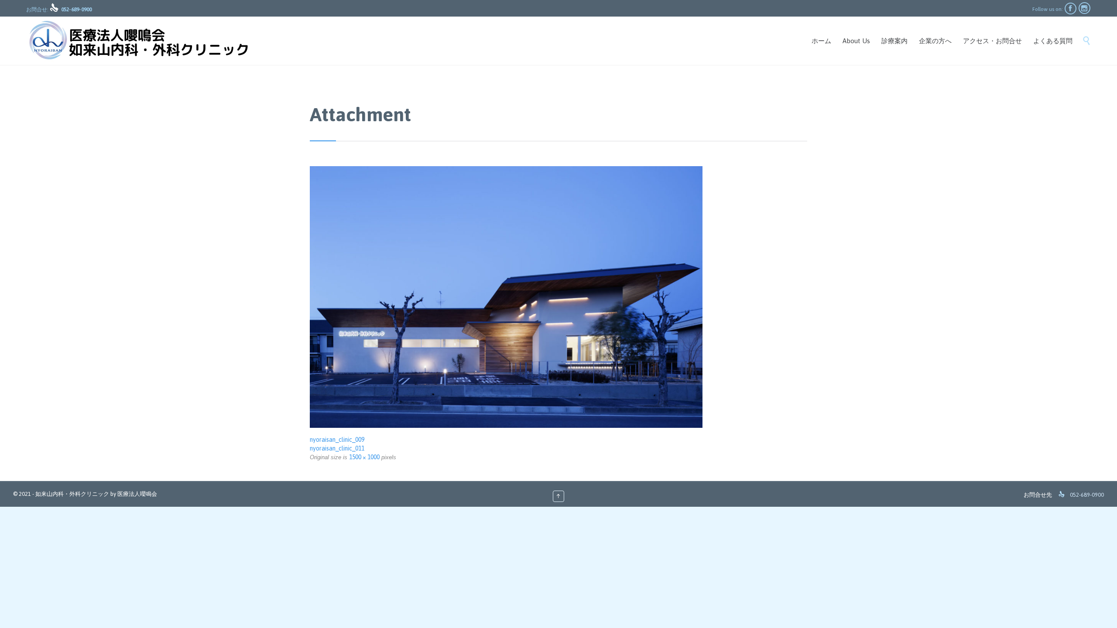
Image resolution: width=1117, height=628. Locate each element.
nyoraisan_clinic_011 (337, 448)
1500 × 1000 (364, 457)
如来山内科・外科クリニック (72, 494)
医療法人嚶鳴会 (137, 494)
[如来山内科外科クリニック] (138, 41)
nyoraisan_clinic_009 (337, 439)
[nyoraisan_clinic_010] (558, 297)
